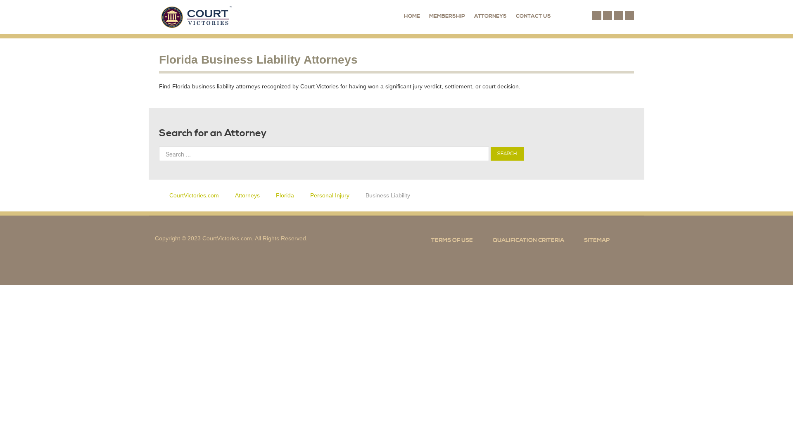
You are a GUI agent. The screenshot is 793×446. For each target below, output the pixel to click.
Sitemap (597, 240)
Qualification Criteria (528, 240)
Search (507, 154)
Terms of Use (452, 240)
